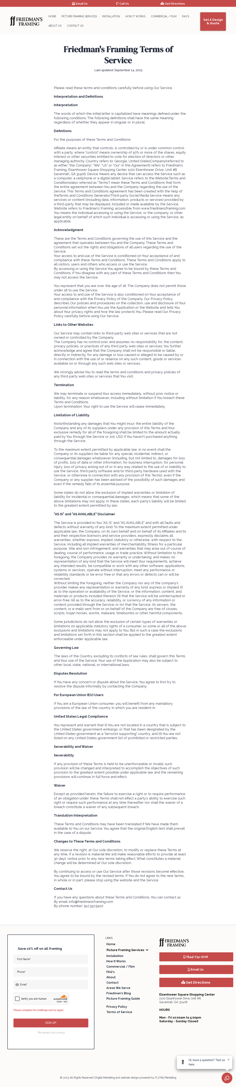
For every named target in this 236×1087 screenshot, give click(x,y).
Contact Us (75, 25)
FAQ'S (185, 16)
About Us (54, 25)
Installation (111, 16)
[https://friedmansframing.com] (26, 21)
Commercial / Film (163, 16)
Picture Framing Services (79, 16)
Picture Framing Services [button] (126, 950)
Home (52, 16)
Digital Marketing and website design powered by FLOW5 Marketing (135, 1077)
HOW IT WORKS (135, 16)
